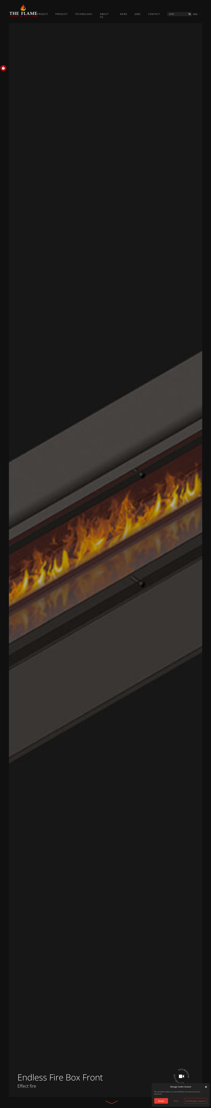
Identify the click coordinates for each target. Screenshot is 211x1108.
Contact (154, 14)
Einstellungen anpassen (195, 1101)
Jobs (138, 14)
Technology (84, 14)
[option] (105, 560)
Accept (161, 1101)
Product (61, 14)
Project (42, 14)
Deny (176, 1101)
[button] (206, 1086)
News (123, 14)
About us (104, 15)
